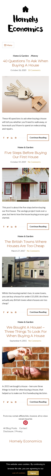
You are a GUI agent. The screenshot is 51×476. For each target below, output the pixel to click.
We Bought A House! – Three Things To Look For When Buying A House (25, 331)
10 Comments (34, 70)
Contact (23, 428)
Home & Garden (21, 55)
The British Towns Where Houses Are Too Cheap (26, 243)
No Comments (34, 162)
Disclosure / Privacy (13, 431)
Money (34, 55)
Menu (9, 45)
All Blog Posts (10, 428)
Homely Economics (25, 441)
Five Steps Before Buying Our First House (25, 155)
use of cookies (18, 473)
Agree (33, 473)
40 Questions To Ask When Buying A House (25, 63)
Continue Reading (38, 137)
